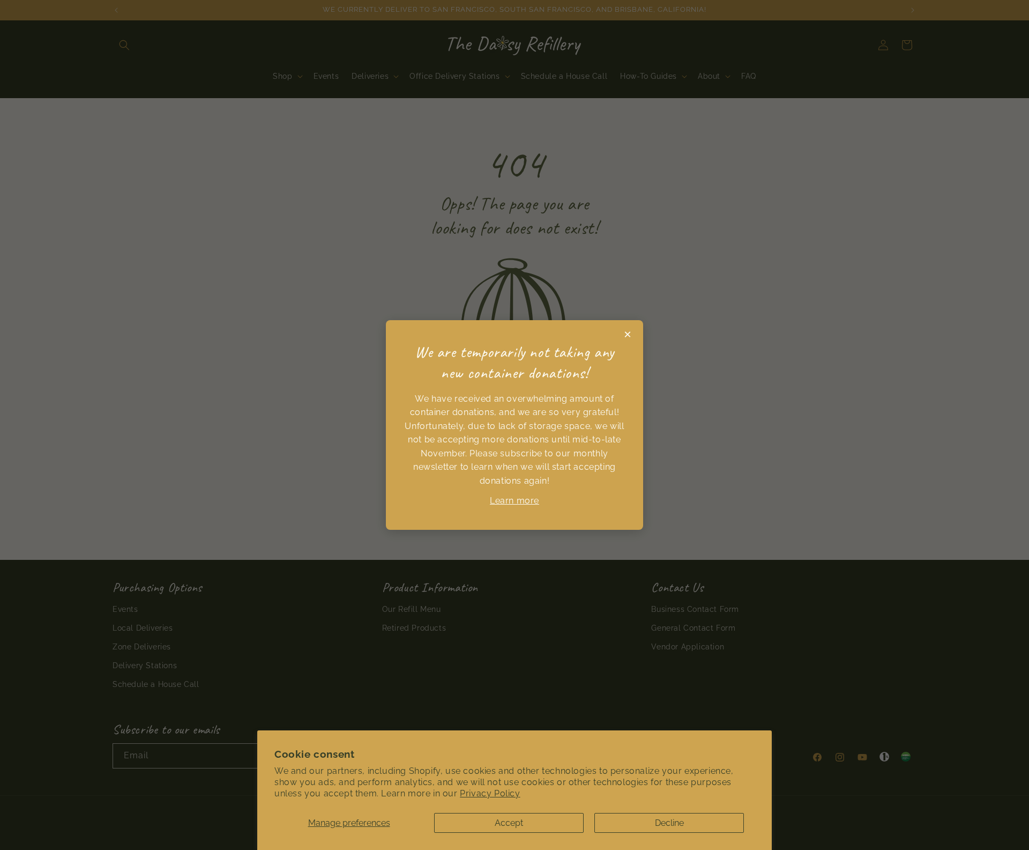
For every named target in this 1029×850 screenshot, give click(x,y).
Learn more (514, 501)
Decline (669, 823)
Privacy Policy (490, 793)
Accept (509, 823)
